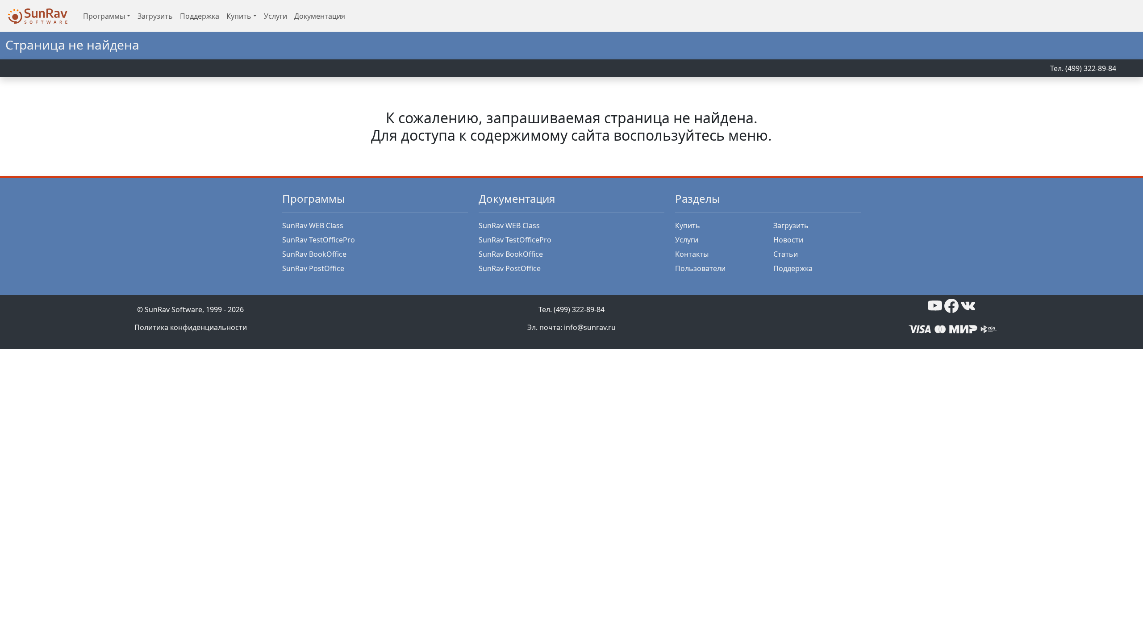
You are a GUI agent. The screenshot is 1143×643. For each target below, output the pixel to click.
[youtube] (935, 305)
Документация (319, 16)
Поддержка (199, 16)
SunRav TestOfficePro (318, 240)
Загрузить (155, 16)
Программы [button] (104, 16)
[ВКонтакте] (968, 305)
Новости (788, 240)
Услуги (275, 16)
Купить (687, 225)
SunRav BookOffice (314, 254)
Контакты (692, 254)
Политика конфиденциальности (190, 327)
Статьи (785, 254)
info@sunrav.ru (590, 327)
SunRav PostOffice (313, 268)
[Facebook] (951, 305)
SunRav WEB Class (312, 225)
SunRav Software (173, 309)
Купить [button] (238, 16)
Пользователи (700, 268)
